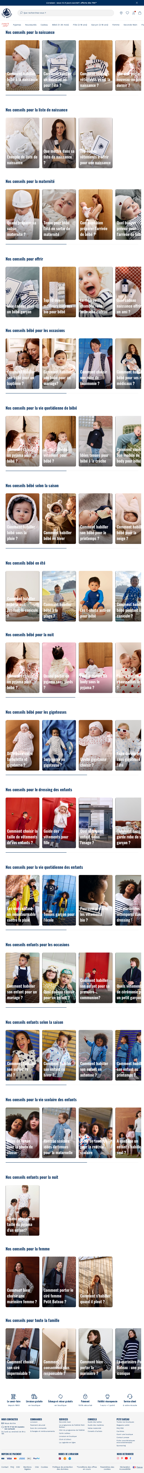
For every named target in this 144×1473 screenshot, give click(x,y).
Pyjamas (17, 25)
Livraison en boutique (68, 1436)
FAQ (12, 1467)
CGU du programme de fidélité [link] (72, 1430)
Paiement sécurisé (37, 1425)
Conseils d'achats (95, 1431)
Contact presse (123, 1437)
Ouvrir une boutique (125, 1434)
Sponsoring (121, 1446)
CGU (37, 1467)
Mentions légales (27, 1468)
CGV (18, 1467)
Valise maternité (94, 1428)
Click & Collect (65, 1439)
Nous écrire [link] (10, 1423)
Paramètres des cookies (107, 1468)
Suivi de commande (38, 1428)
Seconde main (65, 1422)
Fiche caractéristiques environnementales (126, 1441)
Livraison (33, 1422)
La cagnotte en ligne (67, 1442)
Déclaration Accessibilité (124, 1468)
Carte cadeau (64, 1433)
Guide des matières (96, 1425)
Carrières (120, 1431)
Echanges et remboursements (42, 1431)
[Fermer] (137, 2)
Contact (4, 1467)
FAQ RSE (120, 1428)
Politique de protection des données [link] (62, 1468)
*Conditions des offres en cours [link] (87, 1468)
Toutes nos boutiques (125, 1422)
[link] (121, 13)
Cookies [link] (44, 1467)
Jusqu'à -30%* (5, 24)
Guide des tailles (95, 1422)
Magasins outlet (123, 1425)
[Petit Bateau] (6, 13)
